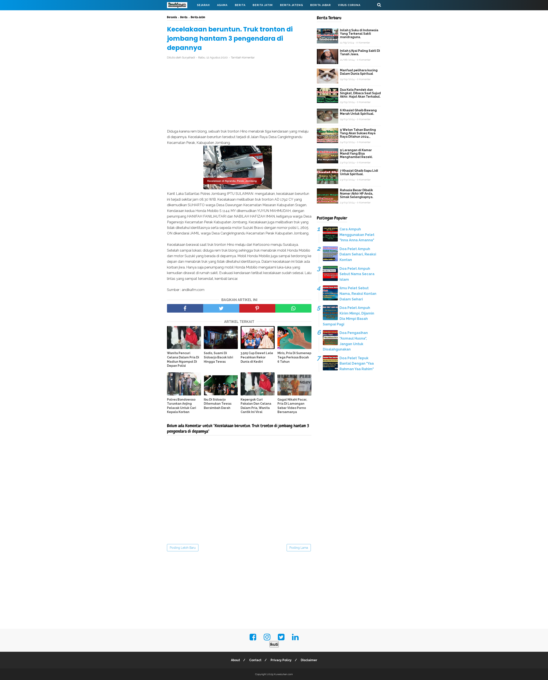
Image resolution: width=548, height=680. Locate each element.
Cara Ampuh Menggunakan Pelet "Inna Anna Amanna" (357, 234)
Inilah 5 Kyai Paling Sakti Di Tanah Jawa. (360, 52)
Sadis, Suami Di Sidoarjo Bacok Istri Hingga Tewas (218, 357)
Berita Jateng (291, 5)
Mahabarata (180, 15)
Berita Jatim (263, 5)
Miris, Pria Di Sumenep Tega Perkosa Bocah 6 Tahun (294, 357)
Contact (255, 660)
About (235, 660)
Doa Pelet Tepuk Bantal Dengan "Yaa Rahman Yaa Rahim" (357, 363)
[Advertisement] (239, 94)
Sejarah (203, 5)
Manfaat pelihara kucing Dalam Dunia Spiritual (359, 72)
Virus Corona (349, 5)
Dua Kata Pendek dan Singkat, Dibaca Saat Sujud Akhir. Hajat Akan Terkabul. (360, 93)
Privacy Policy (281, 660)
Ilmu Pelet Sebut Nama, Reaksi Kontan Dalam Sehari (358, 293)
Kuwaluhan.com (283, 674)
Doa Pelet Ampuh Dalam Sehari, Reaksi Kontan (358, 254)
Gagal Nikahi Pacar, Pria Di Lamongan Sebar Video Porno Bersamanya (292, 406)
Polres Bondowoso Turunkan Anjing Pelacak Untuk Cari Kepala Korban (181, 406)
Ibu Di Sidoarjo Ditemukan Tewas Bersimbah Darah (217, 404)
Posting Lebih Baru (183, 547)
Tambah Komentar (243, 57)
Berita (240, 5)
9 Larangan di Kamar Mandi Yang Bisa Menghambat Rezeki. (356, 153)
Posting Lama (298, 547)
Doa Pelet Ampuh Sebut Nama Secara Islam (357, 274)
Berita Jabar (320, 5)
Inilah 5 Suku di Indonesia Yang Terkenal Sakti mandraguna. (359, 33)
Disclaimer (309, 660)
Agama (222, 5)
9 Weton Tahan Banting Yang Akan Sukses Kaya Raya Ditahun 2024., (358, 133)
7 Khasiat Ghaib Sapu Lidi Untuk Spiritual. (359, 172)
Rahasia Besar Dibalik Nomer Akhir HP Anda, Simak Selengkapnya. (356, 193)
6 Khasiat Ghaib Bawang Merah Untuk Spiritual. (358, 112)
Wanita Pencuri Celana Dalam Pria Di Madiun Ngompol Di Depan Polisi (183, 359)
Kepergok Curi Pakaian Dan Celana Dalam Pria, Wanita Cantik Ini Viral (256, 406)
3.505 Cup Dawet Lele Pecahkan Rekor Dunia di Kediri (257, 357)
